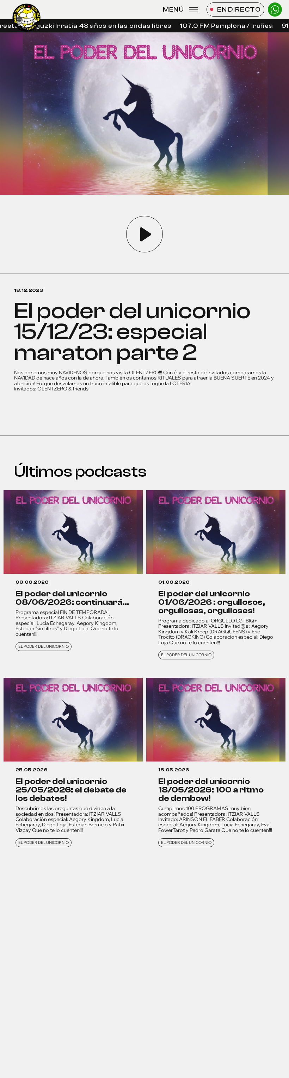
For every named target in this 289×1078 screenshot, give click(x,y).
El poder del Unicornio (43, 646)
